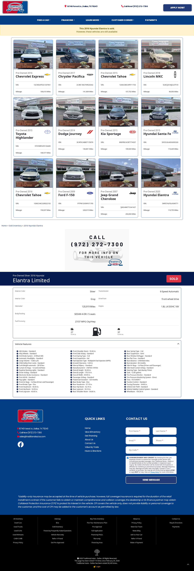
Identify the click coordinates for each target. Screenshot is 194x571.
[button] (97, 368)
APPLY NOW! (177, 7)
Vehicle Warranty (57, 535)
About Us (89, 439)
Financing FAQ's (97, 535)
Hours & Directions (93, 451)
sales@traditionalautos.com (32, 436)
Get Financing (91, 435)
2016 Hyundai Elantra (33, 225)
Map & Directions (176, 523)
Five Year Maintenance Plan (97, 523)
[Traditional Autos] (20, 445)
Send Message (151, 479)
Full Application (97, 531)
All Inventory (18, 519)
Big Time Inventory (97, 519)
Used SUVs (18, 531)
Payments (151, 20)
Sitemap (58, 519)
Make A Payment (136, 542)
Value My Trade (92, 447)
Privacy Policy (155, 472)
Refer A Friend (57, 538)
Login (98, 566)
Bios (57, 523)
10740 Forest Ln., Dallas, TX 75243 (33, 428)
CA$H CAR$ (18, 538)
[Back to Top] (188, 564)
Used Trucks (18, 527)
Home (4, 225)
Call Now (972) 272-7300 (30, 432)
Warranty (97, 538)
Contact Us (90, 443)
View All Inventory (92, 432)
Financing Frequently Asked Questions (57, 531)
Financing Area (97, 542)
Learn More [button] (92, 20)
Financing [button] (67, 20)
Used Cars (18, 523)
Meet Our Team (136, 527)
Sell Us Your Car (136, 535)
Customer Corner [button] (122, 20)
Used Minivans (18, 535)
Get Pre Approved (57, 542)
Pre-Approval (97, 527)
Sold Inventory (15, 225)
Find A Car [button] (43, 20)
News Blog (136, 531)
